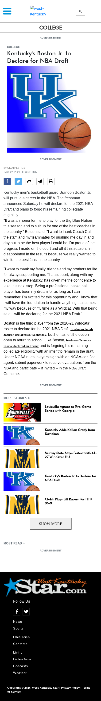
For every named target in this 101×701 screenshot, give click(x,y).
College (13, 47)
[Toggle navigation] (7, 11)
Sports (18, 628)
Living (18, 652)
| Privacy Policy (69, 687)
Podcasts (20, 666)
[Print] (51, 182)
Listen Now (22, 659)
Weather (20, 673)
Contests (20, 644)
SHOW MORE (50, 524)
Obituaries (21, 637)
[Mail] (40, 182)
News (17, 621)
